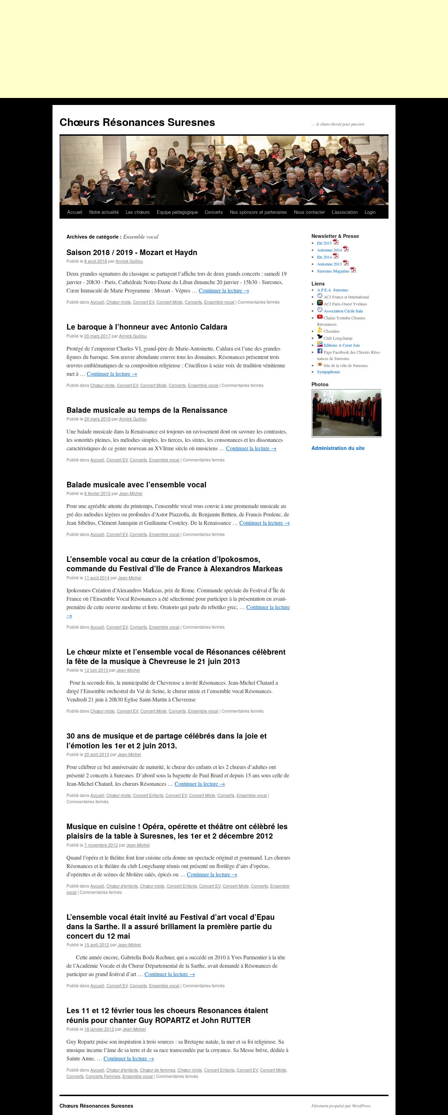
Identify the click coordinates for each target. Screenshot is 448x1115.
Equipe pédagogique (177, 212)
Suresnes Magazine (333, 271)
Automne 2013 (329, 264)
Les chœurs (138, 212)
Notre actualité (104, 212)
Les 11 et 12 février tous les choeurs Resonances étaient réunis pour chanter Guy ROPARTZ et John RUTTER (167, 1015)
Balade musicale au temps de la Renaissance (146, 409)
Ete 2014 (324, 257)
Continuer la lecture (224, 290)
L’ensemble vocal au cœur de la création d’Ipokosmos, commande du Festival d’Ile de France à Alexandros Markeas (174, 563)
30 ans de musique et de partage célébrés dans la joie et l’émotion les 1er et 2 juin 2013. (166, 740)
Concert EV (143, 302)
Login (370, 212)
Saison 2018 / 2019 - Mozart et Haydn (131, 252)
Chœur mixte (118, 302)
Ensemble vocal (219, 302)
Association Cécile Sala (343, 310)
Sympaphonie (328, 371)
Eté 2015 (324, 243)
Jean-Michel (130, 493)
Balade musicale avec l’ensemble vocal (136, 484)
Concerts (214, 212)
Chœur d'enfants (122, 886)
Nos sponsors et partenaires (258, 212)
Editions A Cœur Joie (341, 345)
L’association (345, 212)
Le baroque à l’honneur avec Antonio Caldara (146, 326)
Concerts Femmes (103, 1076)
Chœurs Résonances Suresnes (137, 121)
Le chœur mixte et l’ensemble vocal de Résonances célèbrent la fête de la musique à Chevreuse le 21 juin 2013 (176, 656)
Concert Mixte (169, 302)
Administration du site (338, 447)
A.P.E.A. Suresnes (332, 289)
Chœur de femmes (157, 1070)
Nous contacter (309, 212)
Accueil (74, 212)
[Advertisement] (224, 49)
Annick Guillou (129, 261)
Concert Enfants (148, 795)
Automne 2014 (329, 250)
